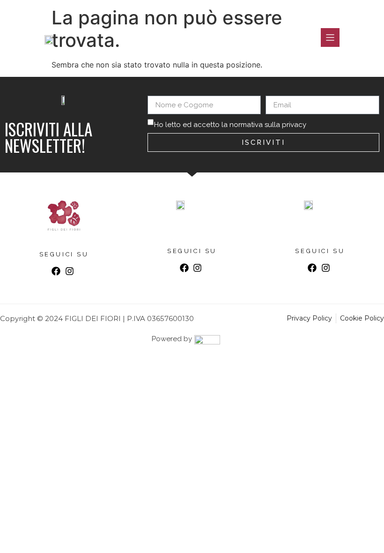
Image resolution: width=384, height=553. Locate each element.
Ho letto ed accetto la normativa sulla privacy (230, 124)
